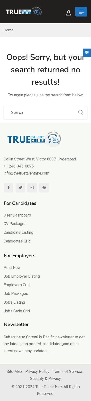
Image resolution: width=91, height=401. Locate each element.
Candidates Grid (17, 241)
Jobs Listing (14, 302)
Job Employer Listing (22, 276)
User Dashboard (17, 215)
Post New (12, 267)
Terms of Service (67, 371)
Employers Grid (17, 285)
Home (8, 30)
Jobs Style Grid (17, 311)
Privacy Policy (37, 371)
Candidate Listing (18, 232)
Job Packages (16, 293)
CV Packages (15, 223)
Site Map (14, 371)
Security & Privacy (45, 378)
